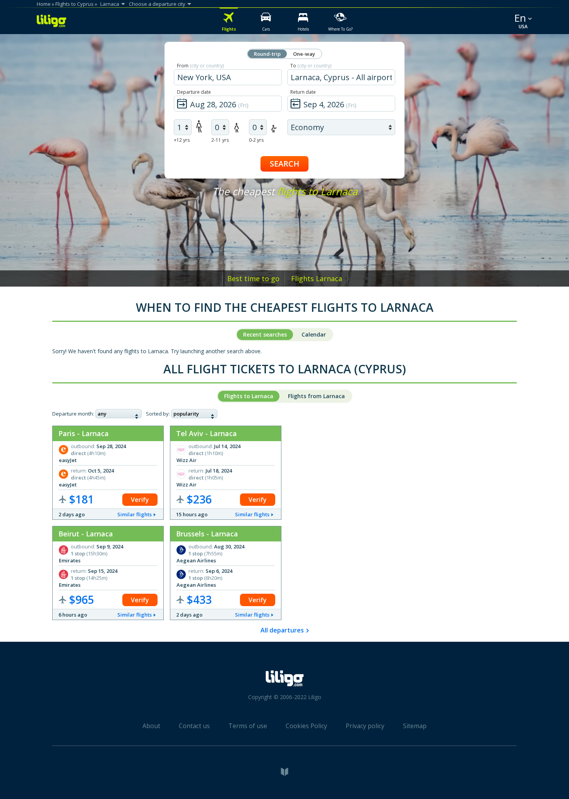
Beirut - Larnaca (85, 533)
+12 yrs (182, 140)
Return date (303, 92)
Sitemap (415, 726)
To (310, 65)
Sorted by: (158, 413)
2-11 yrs (220, 140)
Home (44, 3)
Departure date (194, 92)
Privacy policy (365, 726)
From (200, 65)
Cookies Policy (306, 726)
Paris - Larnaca (83, 433)
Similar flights (134, 514)
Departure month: (73, 413)
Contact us (194, 726)
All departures (282, 630)
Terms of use (247, 726)
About (151, 726)
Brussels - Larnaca (207, 533)
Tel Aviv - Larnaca (206, 433)
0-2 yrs (256, 140)
